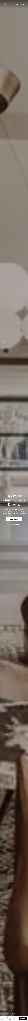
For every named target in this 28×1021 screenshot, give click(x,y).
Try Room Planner (14, 524)
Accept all (23, 1018)
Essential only (15, 1018)
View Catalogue (14, 519)
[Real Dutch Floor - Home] (9, 4)
